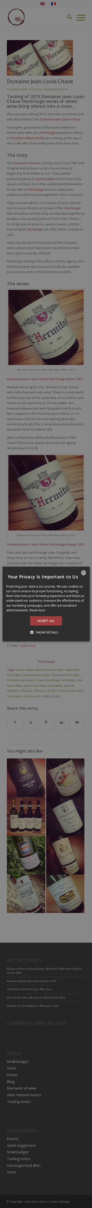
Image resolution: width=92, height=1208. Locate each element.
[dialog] (46, 604)
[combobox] (83, 572)
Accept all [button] (46, 621)
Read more (37, 610)
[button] (46, 632)
